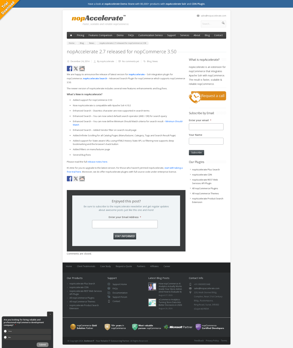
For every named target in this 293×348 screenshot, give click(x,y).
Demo (120, 35)
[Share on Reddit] (82, 68)
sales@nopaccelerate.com (213, 15)
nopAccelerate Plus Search (82, 283)
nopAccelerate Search (95, 78)
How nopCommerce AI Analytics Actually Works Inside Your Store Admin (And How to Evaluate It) (170, 287)
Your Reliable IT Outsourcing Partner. (113, 341)
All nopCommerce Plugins (82, 297)
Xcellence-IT (89, 341)
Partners (141, 266)
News (155, 61)
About (197, 35)
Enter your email (200, 120)
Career (167, 266)
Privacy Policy (212, 340)
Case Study (105, 266)
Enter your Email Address (125, 217)
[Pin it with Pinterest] (88, 68)
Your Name (195, 134)
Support (171, 35)
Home (69, 266)
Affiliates (154, 266)
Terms (224, 340)
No (9, 337)
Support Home (120, 284)
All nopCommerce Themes (82, 301)
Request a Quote (124, 266)
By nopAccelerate (105, 61)
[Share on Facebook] (69, 68)
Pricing (80, 35)
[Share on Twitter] (76, 68)
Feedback (199, 340)
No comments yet (130, 61)
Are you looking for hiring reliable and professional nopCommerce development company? (24, 322)
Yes (10, 331)
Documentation (120, 292)
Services (184, 35)
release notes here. (97, 161)
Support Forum (120, 297)
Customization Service (150, 35)
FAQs (131, 35)
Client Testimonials (86, 266)
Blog (207, 35)
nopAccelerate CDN (79, 287)
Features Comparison (100, 35)
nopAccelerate (99, 18)
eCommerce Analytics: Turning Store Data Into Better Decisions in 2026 (170, 302)
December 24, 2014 (80, 61)
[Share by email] (101, 68)
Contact (218, 35)
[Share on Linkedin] (94, 68)
